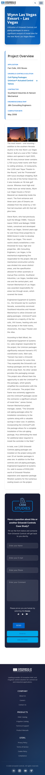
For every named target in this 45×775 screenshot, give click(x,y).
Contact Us (22, 705)
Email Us (22, 633)
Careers (22, 700)
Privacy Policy (22, 743)
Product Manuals (22, 730)
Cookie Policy (22, 751)
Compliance (22, 756)
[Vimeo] (31, 771)
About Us (22, 696)
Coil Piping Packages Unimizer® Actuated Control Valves (20, 80)
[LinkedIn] (19, 771)
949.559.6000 (22, 640)
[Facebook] (14, 771)
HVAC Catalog (22, 717)
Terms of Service (22, 747)
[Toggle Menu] (41, 3)
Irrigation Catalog (22, 721)
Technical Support (22, 726)
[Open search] (35, 3)
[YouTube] (25, 771)
